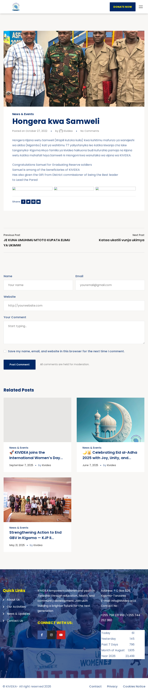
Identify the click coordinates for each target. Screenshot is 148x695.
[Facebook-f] (42, 635)
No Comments (89, 131)
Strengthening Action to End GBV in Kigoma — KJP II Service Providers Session (35, 538)
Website (10, 297)
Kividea (68, 131)
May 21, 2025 (17, 545)
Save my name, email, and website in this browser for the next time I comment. (66, 351)
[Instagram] (51, 635)
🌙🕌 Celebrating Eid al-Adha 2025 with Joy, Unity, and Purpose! (109, 458)
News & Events (23, 114)
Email (79, 276)
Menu (140, 6)
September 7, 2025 (21, 465)
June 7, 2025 (90, 465)
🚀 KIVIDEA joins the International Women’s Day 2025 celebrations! (34, 458)
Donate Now (122, 7)
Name (8, 276)
